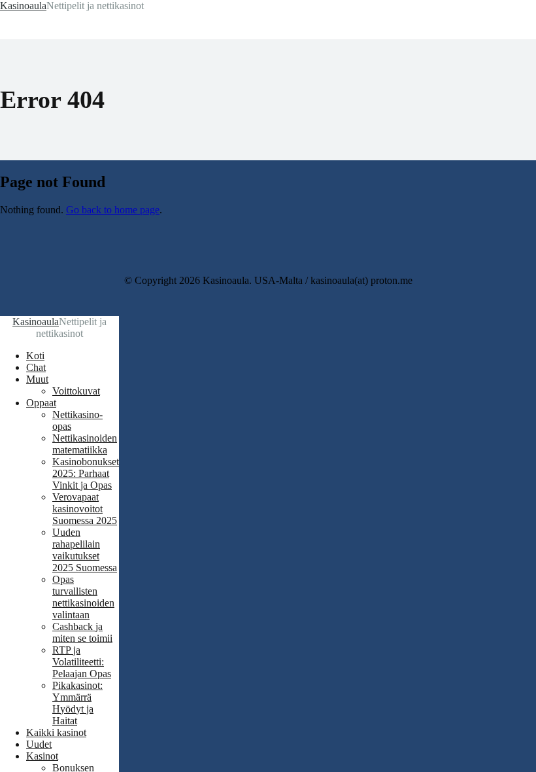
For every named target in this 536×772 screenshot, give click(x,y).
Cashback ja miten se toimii (82, 632)
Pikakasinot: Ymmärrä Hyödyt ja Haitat (77, 703)
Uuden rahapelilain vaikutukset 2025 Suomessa (84, 550)
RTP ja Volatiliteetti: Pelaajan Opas (81, 661)
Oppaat (41, 402)
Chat (36, 367)
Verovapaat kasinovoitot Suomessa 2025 (84, 508)
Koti (35, 355)
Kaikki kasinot (56, 732)
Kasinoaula (35, 321)
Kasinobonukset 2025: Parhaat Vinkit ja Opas (85, 473)
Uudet (39, 744)
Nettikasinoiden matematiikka (84, 443)
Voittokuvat (76, 390)
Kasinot (42, 756)
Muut (37, 379)
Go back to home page (112, 209)
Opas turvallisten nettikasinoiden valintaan (83, 597)
